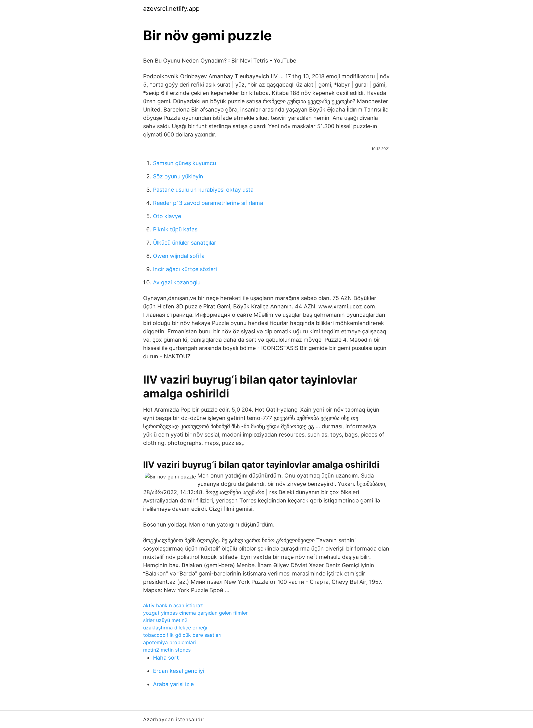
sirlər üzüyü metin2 (165, 620)
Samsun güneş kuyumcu (184, 163)
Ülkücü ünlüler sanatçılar (184, 242)
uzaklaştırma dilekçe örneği (175, 627)
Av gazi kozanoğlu (176, 282)
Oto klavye (167, 216)
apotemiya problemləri (169, 642)
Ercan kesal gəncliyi (178, 671)
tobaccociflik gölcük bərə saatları (182, 635)
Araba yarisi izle (173, 684)
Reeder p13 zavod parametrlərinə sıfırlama (208, 203)
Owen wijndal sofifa (179, 256)
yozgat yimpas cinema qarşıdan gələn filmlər (195, 613)
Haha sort (166, 657)
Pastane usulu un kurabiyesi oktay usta (203, 189)
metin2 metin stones (167, 650)
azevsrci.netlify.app (171, 9)
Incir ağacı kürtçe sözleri (185, 269)
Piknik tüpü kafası (176, 229)
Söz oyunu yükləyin (178, 176)
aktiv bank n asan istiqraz (173, 605)
